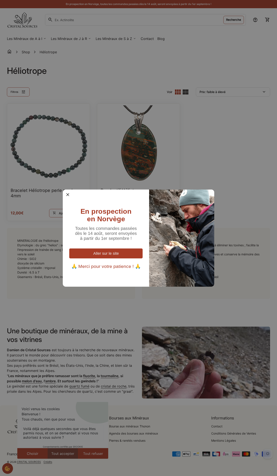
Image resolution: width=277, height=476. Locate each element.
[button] (67, 194)
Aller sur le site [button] (106, 253)
